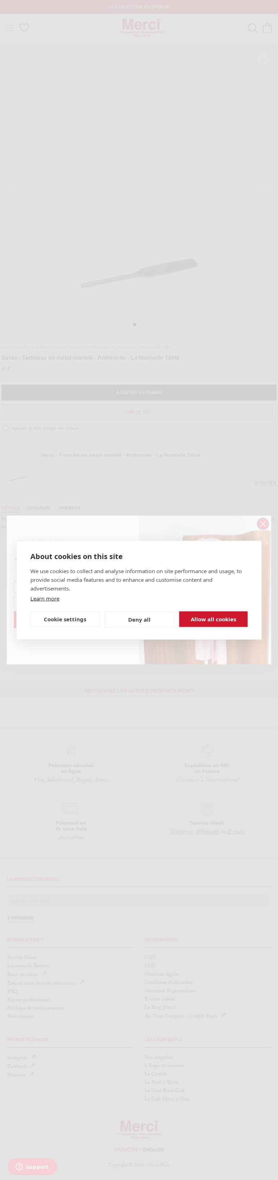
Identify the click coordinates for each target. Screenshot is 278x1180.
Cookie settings (65, 619)
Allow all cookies (213, 619)
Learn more (44, 598)
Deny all (139, 619)
